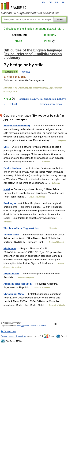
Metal (6, 189)
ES (56, 2)
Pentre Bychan (12, 168)
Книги (18, 40)
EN (43, 2)
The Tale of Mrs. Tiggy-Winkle (21, 228)
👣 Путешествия (8, 331)
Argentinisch (11, 273)
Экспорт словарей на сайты (13, 336)
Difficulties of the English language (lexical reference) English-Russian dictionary (34, 28)
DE (50, 2)
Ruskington (10, 203)
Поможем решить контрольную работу (42, 98)
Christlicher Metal (13, 293)
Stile (6, 146)
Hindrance (9, 248)
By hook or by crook (51, 104)
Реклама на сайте (38, 326)
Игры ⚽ (49, 40)
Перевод (25, 71)
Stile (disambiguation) (16, 125)
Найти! (60, 19)
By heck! (13, 104)
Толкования (18, 34)
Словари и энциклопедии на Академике (30, 13)
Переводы (49, 34)
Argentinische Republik (17, 283)
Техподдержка (22, 326)
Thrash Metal (11, 234)
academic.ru (13, 5)
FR (63, 2)
